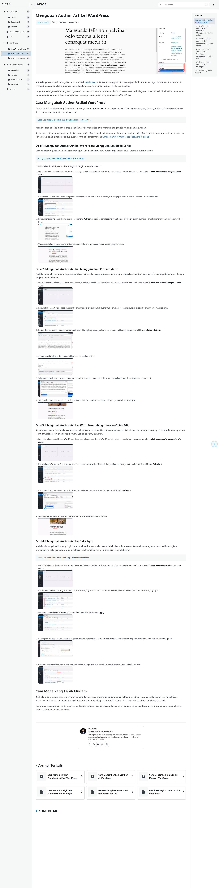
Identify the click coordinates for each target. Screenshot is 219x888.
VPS (11, 37)
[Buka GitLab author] (98, 744)
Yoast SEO (14, 84)
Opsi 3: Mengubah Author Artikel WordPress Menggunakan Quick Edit (204, 54)
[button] (55, 184)
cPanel (13, 17)
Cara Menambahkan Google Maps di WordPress (68, 557)
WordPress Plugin (16, 64)
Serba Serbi (14, 11)
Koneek (14, 75)
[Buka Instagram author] (107, 744)
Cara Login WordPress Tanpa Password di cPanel (125, 136)
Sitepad (14, 26)
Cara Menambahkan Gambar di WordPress (65, 158)
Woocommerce (16, 79)
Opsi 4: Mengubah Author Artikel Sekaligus (203, 64)
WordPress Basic (17, 53)
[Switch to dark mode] (213, 4)
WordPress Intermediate (18, 58)
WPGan (41, 4)
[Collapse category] (4, 11)
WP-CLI (12, 89)
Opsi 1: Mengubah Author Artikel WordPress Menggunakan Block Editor (204, 30)
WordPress (14, 43)
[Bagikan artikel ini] (214, 444)
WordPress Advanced (18, 49)
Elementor (15, 70)
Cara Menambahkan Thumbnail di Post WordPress (69, 120)
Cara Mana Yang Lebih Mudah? (203, 71)
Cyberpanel (15, 22)
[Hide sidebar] (32, 4)
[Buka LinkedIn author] (89, 744)
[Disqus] (110, 846)
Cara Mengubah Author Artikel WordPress (204, 21)
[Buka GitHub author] (94, 744)
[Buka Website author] (102, 744)
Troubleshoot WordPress (18, 31)
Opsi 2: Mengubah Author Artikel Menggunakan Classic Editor (204, 42)
